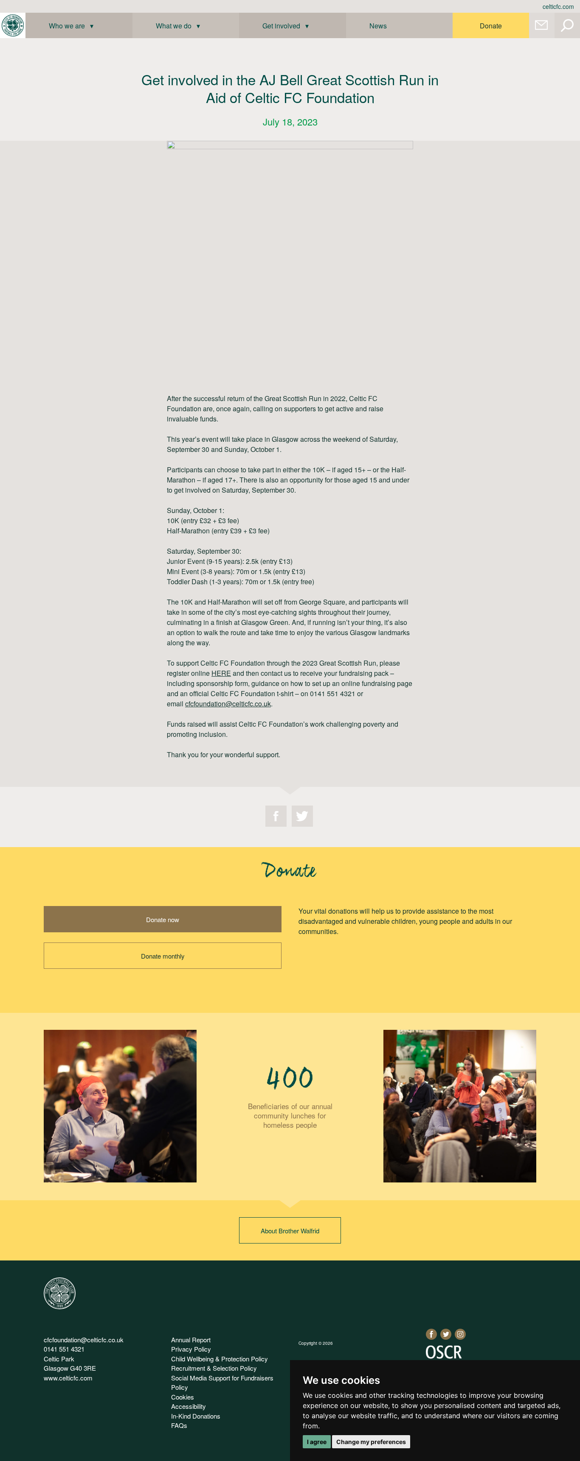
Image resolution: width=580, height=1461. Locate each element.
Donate (491, 26)
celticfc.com (558, 6)
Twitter (302, 816)
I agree (317, 1441)
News (378, 26)
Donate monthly (163, 955)
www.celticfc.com (68, 1377)
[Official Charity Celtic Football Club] (60, 1306)
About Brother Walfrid (290, 1230)
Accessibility (188, 1406)
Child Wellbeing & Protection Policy (219, 1358)
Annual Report (191, 1339)
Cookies (182, 1396)
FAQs (179, 1425)
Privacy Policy (191, 1348)
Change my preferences (371, 1441)
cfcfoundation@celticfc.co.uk (84, 1339)
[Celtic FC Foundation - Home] (13, 25)
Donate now (162, 919)
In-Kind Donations (195, 1415)
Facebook (276, 816)
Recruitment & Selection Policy (214, 1367)
